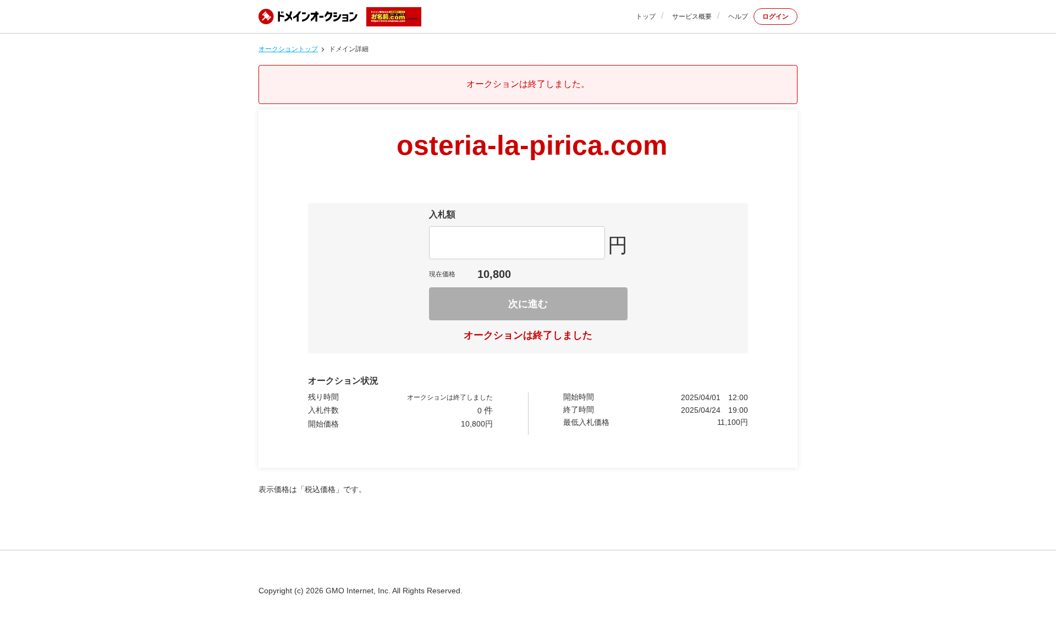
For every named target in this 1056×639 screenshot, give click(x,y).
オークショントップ (288, 49)
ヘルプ (738, 16)
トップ (646, 16)
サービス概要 (692, 16)
